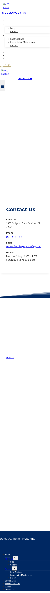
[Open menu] (2, 85)
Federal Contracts (15, 52)
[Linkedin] (9, 65)
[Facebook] (2, 65)
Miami (9, 316)
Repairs (14, 45)
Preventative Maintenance (23, 42)
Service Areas (13, 48)
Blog (12, 28)
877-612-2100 (13, 13)
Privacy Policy (28, 538)
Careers (14, 31)
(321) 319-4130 (14, 236)
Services (8, 569)
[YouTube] (6, 65)
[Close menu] (0, 549)
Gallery (10, 55)
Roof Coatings (17, 38)
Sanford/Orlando (14, 321)
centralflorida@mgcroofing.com (23, 246)
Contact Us (12, 58)
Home (10, 20)
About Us (9, 559)
